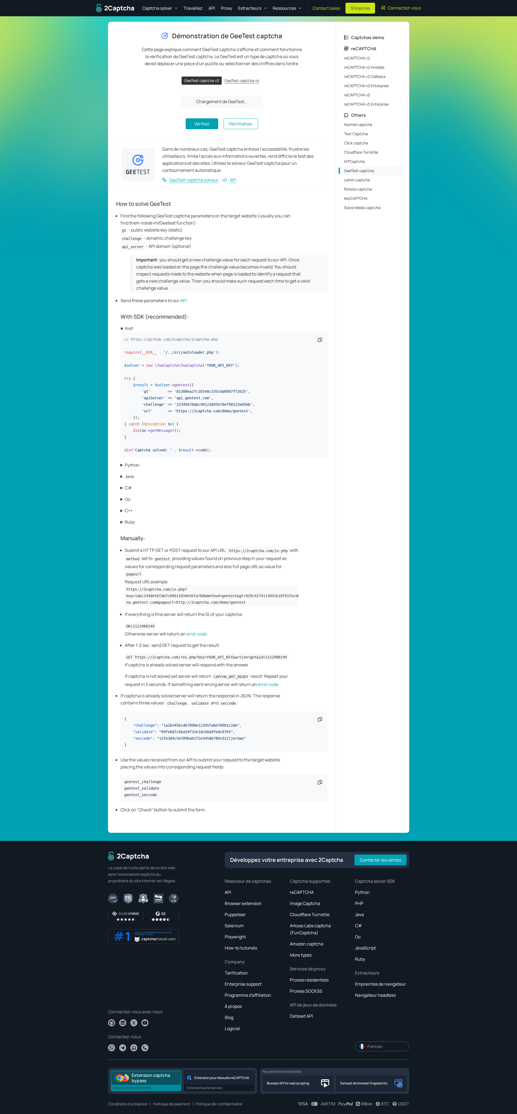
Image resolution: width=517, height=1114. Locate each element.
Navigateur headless (375, 995)
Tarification (236, 973)
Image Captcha (305, 903)
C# (128, 488)
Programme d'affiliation (248, 995)
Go (127, 499)
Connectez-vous (404, 8)
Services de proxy (308, 969)
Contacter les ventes (380, 860)
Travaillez (192, 8)
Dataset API (301, 1016)
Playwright (235, 937)
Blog (229, 1017)
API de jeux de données (313, 1005)
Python (132, 465)
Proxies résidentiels (309, 980)
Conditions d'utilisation (128, 1103)
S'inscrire (360, 8)
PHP (129, 329)
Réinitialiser (241, 124)
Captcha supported (310, 881)
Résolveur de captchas (248, 881)
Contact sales (326, 8)
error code (196, 634)
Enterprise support (243, 984)
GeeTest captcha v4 (241, 80)
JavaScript (365, 948)
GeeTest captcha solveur (193, 180)
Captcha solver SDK (375, 881)
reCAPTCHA (302, 892)
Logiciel (232, 1028)
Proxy (226, 8)
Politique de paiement (172, 1103)
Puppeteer (235, 914)
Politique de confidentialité (219, 1103)
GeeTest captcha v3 (201, 80)
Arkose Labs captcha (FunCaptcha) (310, 929)
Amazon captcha (306, 944)
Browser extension (243, 903)
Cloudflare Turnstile (309, 914)
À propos (233, 1006)
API (211, 8)
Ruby (130, 522)
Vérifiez (201, 124)
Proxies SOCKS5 (306, 991)
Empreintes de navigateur (380, 984)
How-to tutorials (241, 948)
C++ (129, 511)
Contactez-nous (124, 1037)
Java (129, 476)
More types (301, 955)
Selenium (234, 926)
